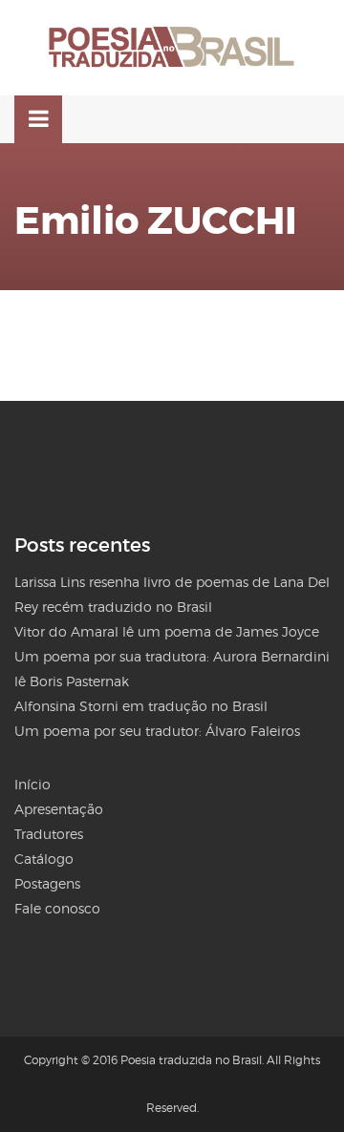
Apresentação (58, 809)
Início (32, 784)
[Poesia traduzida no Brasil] (172, 47)
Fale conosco (57, 908)
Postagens (47, 883)
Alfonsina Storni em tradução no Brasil (141, 706)
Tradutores (48, 834)
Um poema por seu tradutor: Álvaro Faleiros (157, 731)
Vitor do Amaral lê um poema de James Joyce (166, 631)
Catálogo (44, 858)
